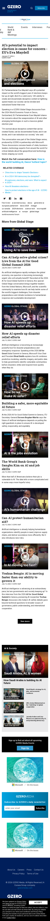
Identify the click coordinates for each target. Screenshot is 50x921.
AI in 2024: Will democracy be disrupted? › (23, 176)
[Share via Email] (20, 198)
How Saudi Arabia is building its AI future (23, 681)
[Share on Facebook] (10, 198)
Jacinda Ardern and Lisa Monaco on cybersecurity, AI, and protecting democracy (36, 718)
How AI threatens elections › (17, 186)
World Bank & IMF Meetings (12, 31)
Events (24, 27)
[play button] (25, 74)
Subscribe (40, 808)
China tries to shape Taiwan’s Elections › (22, 172)
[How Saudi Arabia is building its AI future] (25, 665)
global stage (34, 212)
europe (25, 212)
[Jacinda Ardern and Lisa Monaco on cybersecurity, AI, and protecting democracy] (14, 721)
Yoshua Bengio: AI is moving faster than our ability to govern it (23, 577)
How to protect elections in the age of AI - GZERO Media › (26, 191)
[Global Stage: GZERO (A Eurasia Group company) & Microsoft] (25, 772)
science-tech (30, 209)
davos (30, 203)
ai (19, 212)
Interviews (37, 27)
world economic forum (10, 214)
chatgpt (34, 206)
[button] (41, 8)
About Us (11, 870)
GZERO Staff (6, 58)
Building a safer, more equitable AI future (25, 405)
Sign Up (25, 748)
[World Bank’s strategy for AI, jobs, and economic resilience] (14, 694)
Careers (21, 870)
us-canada (6, 209)
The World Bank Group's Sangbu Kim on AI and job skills (21, 465)
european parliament (10, 206)
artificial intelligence (9, 212)
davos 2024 (24, 206)
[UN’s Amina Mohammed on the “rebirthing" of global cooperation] (14, 707)
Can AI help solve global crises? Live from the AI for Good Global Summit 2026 (25, 261)
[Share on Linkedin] (15, 198)
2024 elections (17, 209)
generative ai (39, 203)
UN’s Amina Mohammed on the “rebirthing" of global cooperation (35, 705)
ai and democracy (19, 203)
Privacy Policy (21, 901)
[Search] (32, 8)
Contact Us (38, 870)
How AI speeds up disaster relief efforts (21, 335)
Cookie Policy (11, 918)
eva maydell (41, 209)
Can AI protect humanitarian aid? (23, 519)
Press (29, 870)
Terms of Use (9, 903)
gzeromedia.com (25, 888)
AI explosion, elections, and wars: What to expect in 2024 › (25, 181)
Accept (38, 902)
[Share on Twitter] (4, 198)
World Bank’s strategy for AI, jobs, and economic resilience (36, 691)
